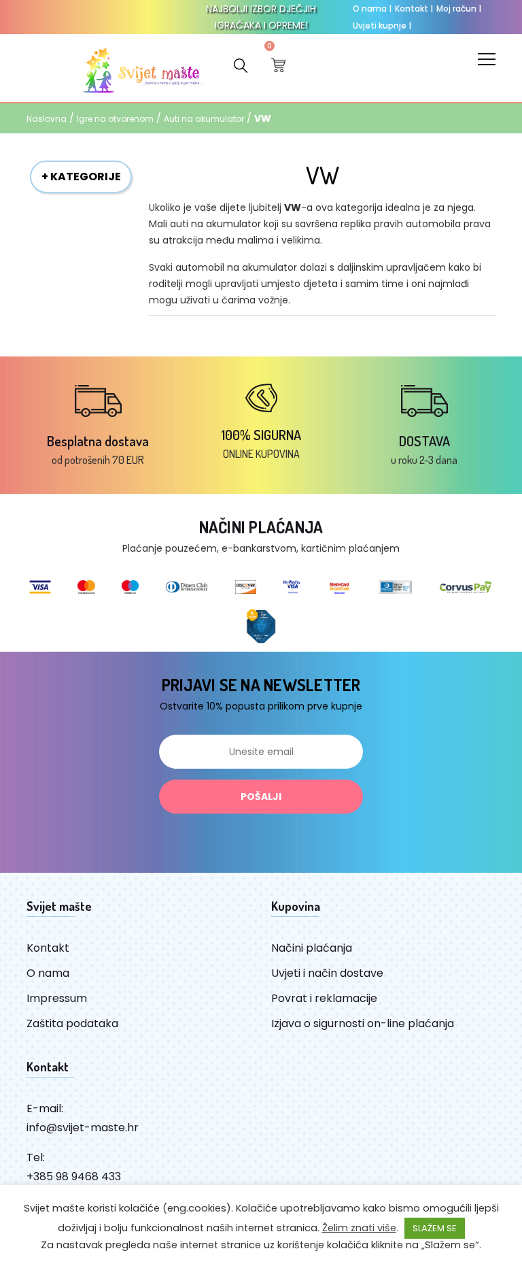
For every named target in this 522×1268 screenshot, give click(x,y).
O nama (372, 8)
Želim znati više (359, 1228)
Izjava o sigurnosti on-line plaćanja (362, 1023)
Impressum (57, 998)
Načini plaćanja (311, 948)
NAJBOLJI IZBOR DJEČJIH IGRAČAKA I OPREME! (261, 17)
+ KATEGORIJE (81, 176)
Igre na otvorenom (115, 119)
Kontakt (414, 8)
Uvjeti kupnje (382, 25)
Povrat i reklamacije (324, 998)
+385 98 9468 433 (74, 1176)
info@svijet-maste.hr (83, 1127)
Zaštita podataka (72, 1023)
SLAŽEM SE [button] (435, 1228)
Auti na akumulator (204, 119)
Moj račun (458, 8)
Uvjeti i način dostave (327, 973)
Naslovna (47, 119)
